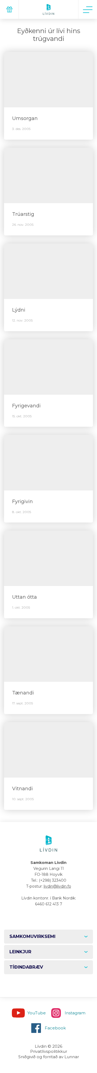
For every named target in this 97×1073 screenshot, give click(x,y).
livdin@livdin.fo (57, 886)
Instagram (75, 1012)
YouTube (36, 1012)
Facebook (55, 1027)
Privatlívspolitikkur (48, 1051)
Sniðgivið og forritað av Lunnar (48, 1056)
